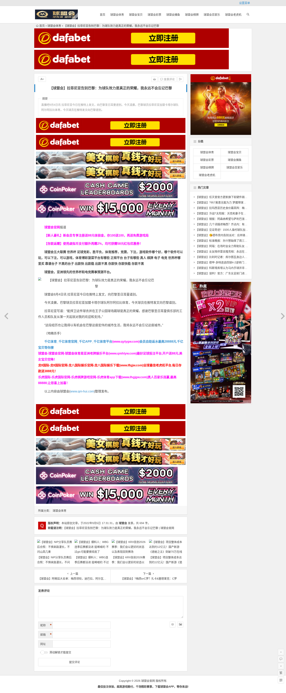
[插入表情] (172, 624)
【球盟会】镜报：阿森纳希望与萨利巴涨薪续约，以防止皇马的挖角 (236, 218)
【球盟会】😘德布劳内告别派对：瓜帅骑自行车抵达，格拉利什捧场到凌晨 (241, 235)
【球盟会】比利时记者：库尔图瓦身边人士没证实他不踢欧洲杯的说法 (238, 257)
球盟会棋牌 (192, 14)
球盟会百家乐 (212, 14)
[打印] (154, 79)
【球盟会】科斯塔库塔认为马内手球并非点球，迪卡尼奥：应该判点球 (238, 267)
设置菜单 (244, 2)
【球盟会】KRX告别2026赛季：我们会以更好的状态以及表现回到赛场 (128, 562)
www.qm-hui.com (82, 391)
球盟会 (123, 523)
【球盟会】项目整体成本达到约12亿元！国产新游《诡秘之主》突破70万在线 (165, 562)
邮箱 (46, 634)
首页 (102, 14)
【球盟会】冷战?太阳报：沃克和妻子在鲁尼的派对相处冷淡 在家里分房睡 (240, 213)
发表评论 (169, 79)
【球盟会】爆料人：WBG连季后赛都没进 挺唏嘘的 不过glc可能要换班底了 (92, 562)
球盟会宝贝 (136, 14)
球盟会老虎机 (233, 14)
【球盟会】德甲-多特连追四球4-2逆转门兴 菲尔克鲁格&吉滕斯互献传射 (239, 262)
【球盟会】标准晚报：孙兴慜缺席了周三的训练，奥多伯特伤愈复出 (236, 240)
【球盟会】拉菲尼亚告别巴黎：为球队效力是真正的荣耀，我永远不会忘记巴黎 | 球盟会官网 (119, 527)
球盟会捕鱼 (173, 14)
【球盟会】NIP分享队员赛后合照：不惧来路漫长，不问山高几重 (54, 562)
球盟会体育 (117, 14)
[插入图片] (180, 624)
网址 (43, 644)
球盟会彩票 (154, 14)
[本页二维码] (281, 680)
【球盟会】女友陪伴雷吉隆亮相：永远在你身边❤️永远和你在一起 (235, 251)
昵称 (46, 625)
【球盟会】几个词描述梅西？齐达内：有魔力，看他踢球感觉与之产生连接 (240, 224)
